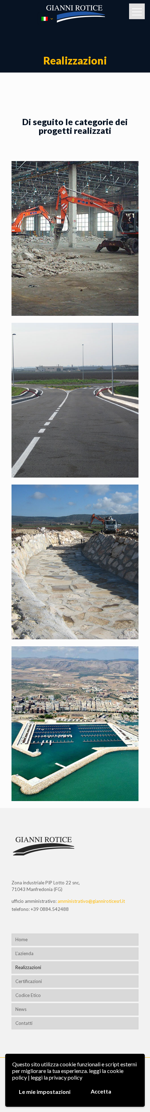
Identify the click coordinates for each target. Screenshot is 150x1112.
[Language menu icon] (47, 18)
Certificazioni (28, 981)
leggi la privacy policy (56, 1077)
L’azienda (24, 953)
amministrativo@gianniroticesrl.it (91, 901)
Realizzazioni (28, 967)
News (21, 1009)
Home (21, 939)
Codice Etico (28, 995)
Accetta (101, 1091)
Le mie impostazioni (44, 1091)
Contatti (23, 1023)
